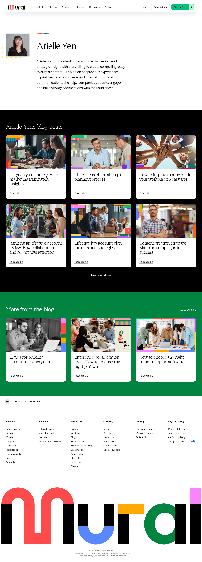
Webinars (75, 433)
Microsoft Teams (144, 433)
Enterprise (11, 462)
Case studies (77, 449)
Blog (73, 437)
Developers (11, 445)
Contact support (111, 449)
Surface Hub (142, 437)
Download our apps (145, 429)
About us (107, 429)
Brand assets (109, 441)
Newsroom (108, 437)
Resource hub (78, 441)
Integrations (12, 449)
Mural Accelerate (46, 433)
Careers (107, 433)
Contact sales (110, 445)
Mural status (77, 458)
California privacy (176, 437)
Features (10, 433)
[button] (39, 7)
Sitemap (75, 466)
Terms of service (176, 433)
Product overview (14, 429)
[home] (16, 7)
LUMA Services (46, 429)
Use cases (43, 437)
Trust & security (13, 453)
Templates (11, 441)
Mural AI (10, 437)
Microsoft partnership (81, 445)
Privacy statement (177, 429)
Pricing (9, 458)
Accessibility (77, 453)
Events (74, 429)
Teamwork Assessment (50, 441)
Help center (76, 462)
